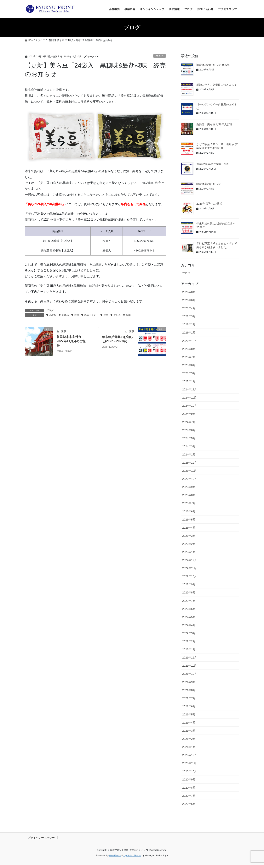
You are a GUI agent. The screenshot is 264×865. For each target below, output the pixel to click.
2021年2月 (188, 738)
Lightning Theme (132, 855)
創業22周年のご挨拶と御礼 (212, 164)
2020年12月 (189, 755)
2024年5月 (188, 438)
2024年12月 (189, 389)
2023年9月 (188, 486)
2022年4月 (188, 625)
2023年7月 (188, 503)
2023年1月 (188, 552)
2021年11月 (189, 665)
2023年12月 (189, 462)
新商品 (65, 315)
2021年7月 (188, 698)
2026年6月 (188, 300)
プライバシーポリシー (41, 837)
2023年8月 (188, 495)
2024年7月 (188, 422)
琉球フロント (91, 315)
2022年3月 (188, 633)
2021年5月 (188, 714)
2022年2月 (188, 641)
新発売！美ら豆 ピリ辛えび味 (214, 124)
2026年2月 (188, 324)
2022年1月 (188, 649)
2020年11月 (189, 763)
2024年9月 (188, 413)
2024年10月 (189, 405)
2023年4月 (188, 527)
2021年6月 (188, 706)
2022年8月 (188, 592)
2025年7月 (188, 357)
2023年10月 (189, 478)
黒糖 (128, 315)
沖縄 (76, 315)
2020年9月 (188, 779)
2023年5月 (188, 519)
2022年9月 (188, 584)
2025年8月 (188, 348)
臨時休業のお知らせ (208, 183)
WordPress (115, 855)
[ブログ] (39, 341)
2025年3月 (188, 373)
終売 (106, 315)
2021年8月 (188, 690)
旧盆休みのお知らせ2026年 (213, 64)
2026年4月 (188, 308)
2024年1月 (188, 454)
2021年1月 (188, 746)
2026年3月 (188, 316)
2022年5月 (188, 617)
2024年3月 (188, 446)
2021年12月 (189, 657)
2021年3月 (188, 730)
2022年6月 (188, 608)
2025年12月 (189, 340)
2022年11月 (189, 568)
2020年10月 (189, 771)
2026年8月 (188, 292)
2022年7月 (188, 600)
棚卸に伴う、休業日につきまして (216, 84)
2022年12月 (189, 560)
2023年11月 (189, 470)
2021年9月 (188, 682)
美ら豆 (117, 315)
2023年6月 (188, 511)
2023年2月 (188, 543)
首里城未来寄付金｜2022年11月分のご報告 (71, 341)
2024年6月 (188, 430)
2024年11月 (189, 397)
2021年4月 (188, 722)
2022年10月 (189, 576)
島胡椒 (52, 315)
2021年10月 (189, 673)
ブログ (159, 56)
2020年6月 (188, 803)
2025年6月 (188, 365)
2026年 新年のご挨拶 (209, 203)
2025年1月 (188, 381)
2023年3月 (188, 535)
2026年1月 (188, 332)
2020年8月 (188, 787)
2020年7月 (188, 795)
